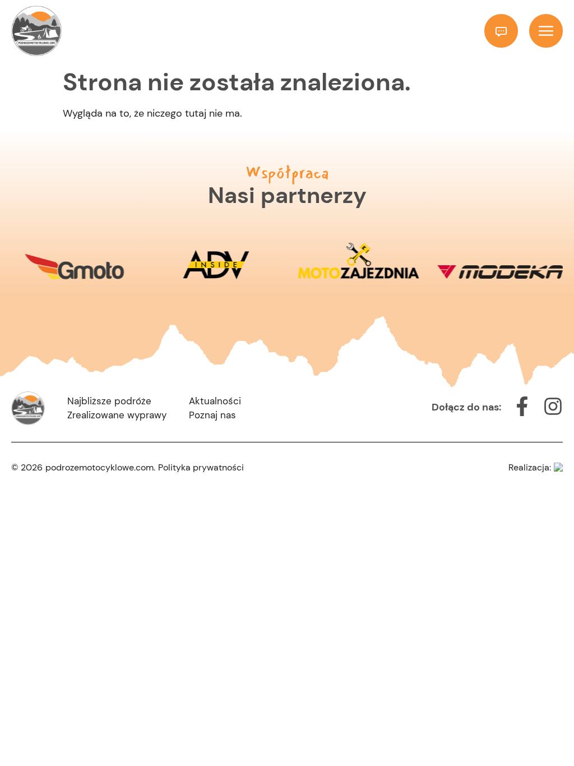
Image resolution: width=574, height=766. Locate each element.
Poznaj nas (212, 415)
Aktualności (215, 401)
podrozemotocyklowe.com (99, 467)
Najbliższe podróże (109, 401)
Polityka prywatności (201, 467)
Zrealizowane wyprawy (116, 415)
